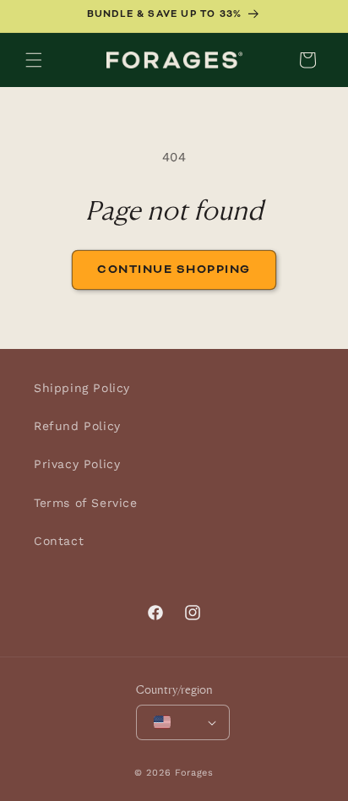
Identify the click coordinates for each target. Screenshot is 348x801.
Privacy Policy (77, 464)
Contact (59, 541)
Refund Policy (77, 426)
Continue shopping (174, 269)
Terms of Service (86, 502)
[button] (33, 60)
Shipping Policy (82, 388)
